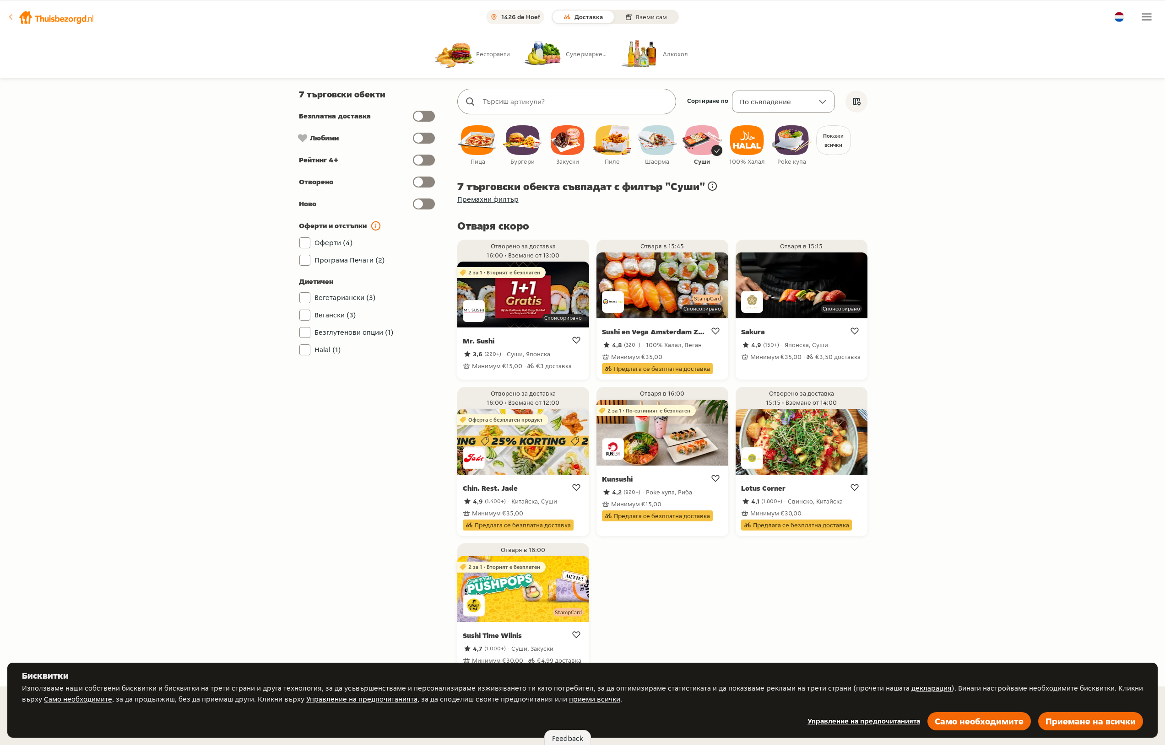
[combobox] (576, 101)
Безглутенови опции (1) (354, 332)
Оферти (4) (333, 242)
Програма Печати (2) (349, 260)
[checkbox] (478, 145)
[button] (50, 17)
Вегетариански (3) (345, 297)
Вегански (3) (335, 315)
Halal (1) (327, 349)
